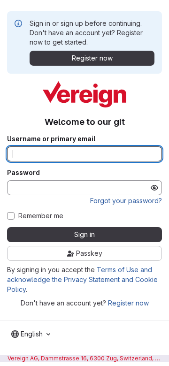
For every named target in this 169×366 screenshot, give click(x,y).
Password (23, 172)
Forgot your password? (126, 201)
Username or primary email (51, 139)
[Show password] (154, 187)
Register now (128, 303)
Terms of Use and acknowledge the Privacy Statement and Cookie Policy (82, 279)
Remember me (40, 216)
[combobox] (30, 334)
